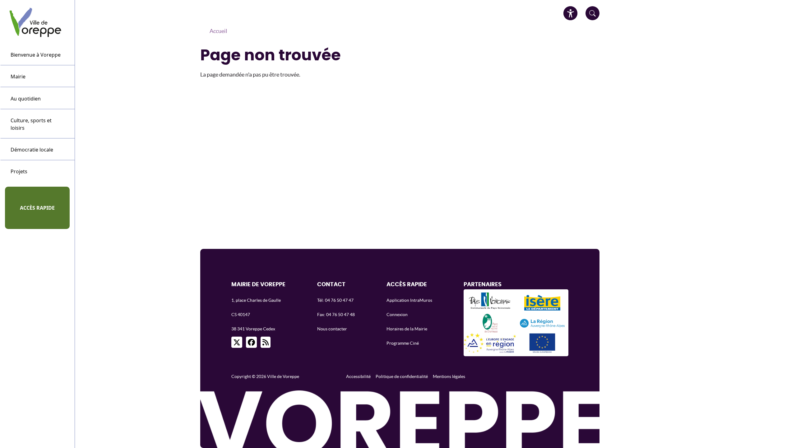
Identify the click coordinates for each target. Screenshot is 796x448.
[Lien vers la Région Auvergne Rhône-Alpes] (542, 322)
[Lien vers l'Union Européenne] (542, 343)
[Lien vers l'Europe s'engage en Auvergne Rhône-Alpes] (490, 343)
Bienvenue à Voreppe (36, 54)
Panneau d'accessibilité (570, 13)
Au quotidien (26, 98)
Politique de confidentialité (402, 376)
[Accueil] (37, 21)
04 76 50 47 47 (339, 300)
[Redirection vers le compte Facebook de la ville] (251, 342)
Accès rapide (37, 207)
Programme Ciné (402, 343)
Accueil (218, 31)
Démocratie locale (32, 149)
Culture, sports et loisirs (31, 124)
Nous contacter (332, 328)
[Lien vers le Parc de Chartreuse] (490, 323)
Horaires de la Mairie (406, 328)
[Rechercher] (592, 13)
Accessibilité (358, 376)
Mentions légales (449, 376)
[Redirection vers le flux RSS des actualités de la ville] (266, 342)
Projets (19, 171)
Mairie (18, 76)
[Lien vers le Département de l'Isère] (542, 302)
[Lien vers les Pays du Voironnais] (490, 302)
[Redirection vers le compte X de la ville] (236, 342)
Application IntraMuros (409, 300)
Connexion (397, 314)
